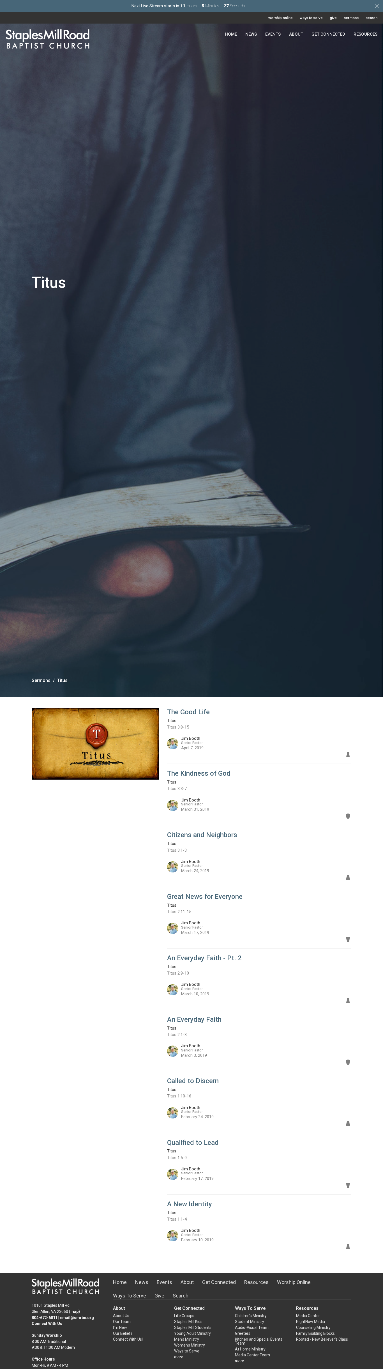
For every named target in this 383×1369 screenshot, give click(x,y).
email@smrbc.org (77, 1317)
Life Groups (184, 1315)
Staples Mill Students (192, 1327)
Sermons (41, 680)
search (371, 18)
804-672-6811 (44, 1317)
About (296, 34)
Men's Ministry (186, 1339)
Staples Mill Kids (188, 1321)
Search (180, 1296)
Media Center (308, 1315)
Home (231, 34)
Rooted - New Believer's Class (322, 1339)
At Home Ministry (250, 1349)
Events (273, 34)
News (251, 34)
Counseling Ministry (313, 1327)
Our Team (122, 1321)
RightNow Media (310, 1321)
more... (180, 1357)
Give (159, 1296)
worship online (280, 18)
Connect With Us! (128, 1339)
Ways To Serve (129, 1296)
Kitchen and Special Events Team (258, 1341)
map (74, 1311)
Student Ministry (249, 1321)
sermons (351, 18)
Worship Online (294, 1282)
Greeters (242, 1333)
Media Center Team (252, 1355)
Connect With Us (47, 1323)
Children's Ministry (251, 1315)
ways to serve (311, 18)
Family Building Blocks (315, 1333)
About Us (121, 1315)
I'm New (120, 1327)
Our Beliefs (123, 1333)
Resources (365, 34)
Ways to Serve (186, 1351)
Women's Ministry (189, 1345)
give (333, 18)
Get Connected (328, 34)
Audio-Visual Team (252, 1327)
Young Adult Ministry (192, 1333)
